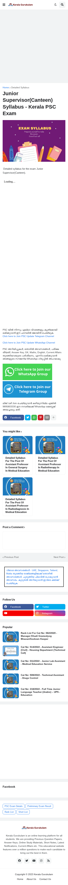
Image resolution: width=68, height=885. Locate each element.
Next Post (59, 557)
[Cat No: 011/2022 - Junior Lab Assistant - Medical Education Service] (11, 665)
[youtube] (18, 613)
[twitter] (27, 861)
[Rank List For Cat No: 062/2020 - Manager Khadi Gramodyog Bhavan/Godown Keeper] (11, 637)
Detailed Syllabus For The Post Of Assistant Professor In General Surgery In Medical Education (17, 464)
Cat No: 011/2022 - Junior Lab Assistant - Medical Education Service (43, 662)
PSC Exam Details (14, 806)
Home (6, 87)
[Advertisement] (34, 46)
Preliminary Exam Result (39, 806)
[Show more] (53, 417)
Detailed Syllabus (20, 87)
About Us (31, 879)
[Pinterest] (40, 417)
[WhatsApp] (34, 417)
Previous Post (11, 557)
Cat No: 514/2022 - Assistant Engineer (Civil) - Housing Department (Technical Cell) (43, 650)
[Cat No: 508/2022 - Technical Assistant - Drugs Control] (11, 679)
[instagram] (41, 861)
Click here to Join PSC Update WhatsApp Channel (29, 342)
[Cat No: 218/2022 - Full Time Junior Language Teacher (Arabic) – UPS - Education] (11, 693)
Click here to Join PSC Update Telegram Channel (28, 336)
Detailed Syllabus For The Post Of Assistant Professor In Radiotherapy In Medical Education (49, 464)
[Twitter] (28, 417)
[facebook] (19, 861)
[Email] (47, 417)
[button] (4, 5)
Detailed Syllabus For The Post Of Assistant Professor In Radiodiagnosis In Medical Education (17, 505)
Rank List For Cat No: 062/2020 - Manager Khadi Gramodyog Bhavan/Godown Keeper (39, 636)
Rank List (9, 812)
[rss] (48, 861)
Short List (23, 812)
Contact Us (45, 879)
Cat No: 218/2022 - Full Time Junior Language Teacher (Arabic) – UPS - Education (40, 692)
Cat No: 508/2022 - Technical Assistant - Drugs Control (42, 676)
